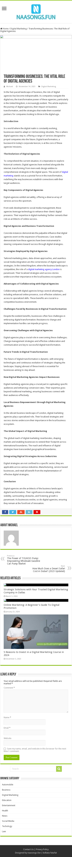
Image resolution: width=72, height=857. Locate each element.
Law (4, 831)
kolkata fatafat (50, 852)
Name (7, 717)
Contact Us (28, 849)
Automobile (7, 784)
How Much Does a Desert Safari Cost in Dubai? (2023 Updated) (48, 569)
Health (5, 810)
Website (7, 738)
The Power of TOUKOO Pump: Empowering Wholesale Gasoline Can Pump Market (23, 560)
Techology (7, 826)
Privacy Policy (42, 849)
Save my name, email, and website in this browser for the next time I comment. (35, 749)
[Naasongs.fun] (36, 11)
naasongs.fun (34, 852)
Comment (9, 687)
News (4, 816)
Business (6, 790)
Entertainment (8, 805)
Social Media (8, 821)
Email (7, 728)
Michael (9, 86)
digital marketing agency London (44, 269)
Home (5, 28)
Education (6, 800)
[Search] (59, 769)
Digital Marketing (18, 28)
